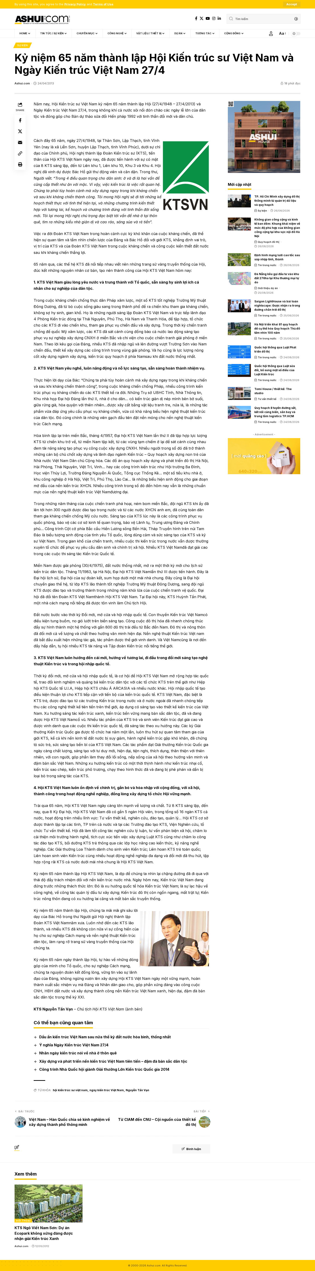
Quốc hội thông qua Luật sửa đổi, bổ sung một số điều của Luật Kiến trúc (274, 370)
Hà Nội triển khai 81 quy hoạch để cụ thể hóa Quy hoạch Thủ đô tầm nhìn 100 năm (277, 328)
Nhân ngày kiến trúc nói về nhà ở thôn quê (78, 1053)
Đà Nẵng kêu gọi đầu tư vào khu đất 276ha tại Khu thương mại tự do (276, 278)
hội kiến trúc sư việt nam (70, 1090)
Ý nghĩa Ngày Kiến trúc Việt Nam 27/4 (73, 1045)
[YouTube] (208, 18)
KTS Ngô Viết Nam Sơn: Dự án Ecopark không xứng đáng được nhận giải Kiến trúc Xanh (44, 1233)
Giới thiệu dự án (268, 288)
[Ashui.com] (42, 19)
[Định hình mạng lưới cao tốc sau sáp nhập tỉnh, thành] (239, 259)
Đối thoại (23, 1220)
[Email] (20, 142)
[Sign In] (271, 33)
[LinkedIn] (219, 18)
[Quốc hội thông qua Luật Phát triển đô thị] (239, 351)
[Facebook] (196, 18)
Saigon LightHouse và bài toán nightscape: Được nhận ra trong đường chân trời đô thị (277, 305)
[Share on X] (20, 131)
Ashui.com (22, 83)
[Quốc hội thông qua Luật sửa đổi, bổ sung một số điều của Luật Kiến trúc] (239, 370)
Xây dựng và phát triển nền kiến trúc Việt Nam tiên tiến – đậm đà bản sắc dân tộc (113, 1061)
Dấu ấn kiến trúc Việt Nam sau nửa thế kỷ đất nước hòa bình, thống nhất (105, 1037)
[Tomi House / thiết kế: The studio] (239, 393)
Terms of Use (103, 4)
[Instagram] (214, 18)
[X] (202, 18)
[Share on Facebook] (20, 120)
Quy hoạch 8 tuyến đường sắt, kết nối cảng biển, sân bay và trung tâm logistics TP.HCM (275, 412)
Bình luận (193, 1149)
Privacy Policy (75, 4)
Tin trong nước (267, 265)
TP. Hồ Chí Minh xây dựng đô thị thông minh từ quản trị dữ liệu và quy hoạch (277, 201)
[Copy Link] (20, 153)
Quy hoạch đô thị (268, 242)
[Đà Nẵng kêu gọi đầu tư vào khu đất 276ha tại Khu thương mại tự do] (239, 278)
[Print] (20, 164)
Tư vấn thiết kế (267, 399)
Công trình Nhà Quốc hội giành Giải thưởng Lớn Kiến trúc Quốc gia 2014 (104, 1069)
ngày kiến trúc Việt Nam (106, 1090)
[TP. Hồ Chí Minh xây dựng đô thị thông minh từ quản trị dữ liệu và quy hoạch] (239, 201)
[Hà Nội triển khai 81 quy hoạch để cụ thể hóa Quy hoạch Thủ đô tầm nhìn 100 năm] (239, 328)
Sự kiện (22, 45)
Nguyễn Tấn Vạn (137, 1090)
